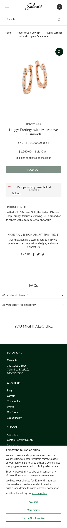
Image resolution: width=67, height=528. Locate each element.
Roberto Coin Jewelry (28, 32)
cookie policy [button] (39, 493)
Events (10, 406)
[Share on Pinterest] (42, 254)
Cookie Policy (14, 417)
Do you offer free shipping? (19, 304)
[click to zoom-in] (59, 52)
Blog (9, 390)
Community (13, 401)
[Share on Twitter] (38, 254)
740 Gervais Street (17, 365)
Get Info (16, 193)
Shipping (20, 157)
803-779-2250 (15, 373)
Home (8, 32)
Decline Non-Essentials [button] (33, 518)
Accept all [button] (33, 501)
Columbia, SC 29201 (18, 369)
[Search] (59, 19)
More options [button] (33, 509)
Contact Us (33, 247)
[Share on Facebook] (33, 254)
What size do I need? (15, 295)
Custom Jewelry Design (20, 440)
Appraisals (12, 434)
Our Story (12, 412)
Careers (11, 395)
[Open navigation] (7, 7)
